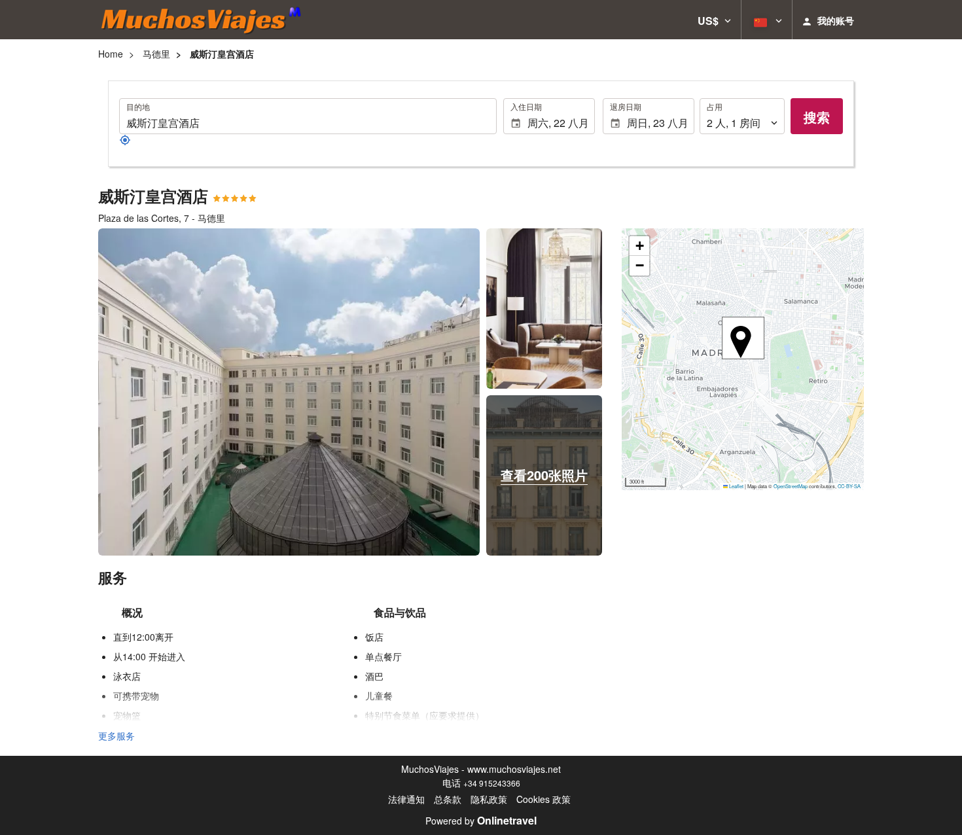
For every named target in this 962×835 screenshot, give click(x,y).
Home (110, 53)
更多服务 (116, 735)
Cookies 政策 (543, 799)
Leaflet (735, 485)
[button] (714, 19)
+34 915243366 (491, 783)
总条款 (447, 799)
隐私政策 (489, 799)
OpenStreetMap (791, 485)
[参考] (125, 142)
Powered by (481, 820)
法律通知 (406, 799)
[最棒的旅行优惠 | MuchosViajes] (205, 19)
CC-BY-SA (849, 485)
